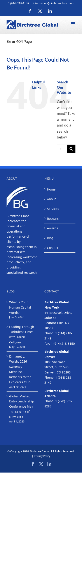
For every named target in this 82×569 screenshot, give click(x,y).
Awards (52, 228)
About (51, 199)
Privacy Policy (42, 456)
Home (51, 189)
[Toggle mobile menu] (73, 23)
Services (53, 209)
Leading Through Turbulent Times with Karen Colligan (21, 334)
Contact (52, 248)
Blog (50, 238)
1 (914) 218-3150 (63, 343)
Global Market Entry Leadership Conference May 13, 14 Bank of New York (21, 406)
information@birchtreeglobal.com (53, 3)
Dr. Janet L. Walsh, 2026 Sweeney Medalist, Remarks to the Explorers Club (20, 369)
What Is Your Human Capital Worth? (20, 307)
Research (54, 218)
